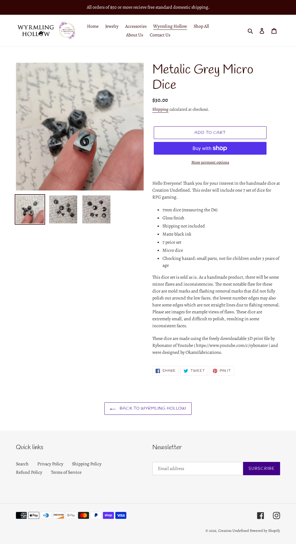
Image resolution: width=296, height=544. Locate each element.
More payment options (210, 162)
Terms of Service (66, 472)
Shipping (160, 109)
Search (22, 464)
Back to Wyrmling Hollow (152, 408)
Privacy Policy (50, 464)
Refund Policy (29, 472)
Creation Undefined (233, 530)
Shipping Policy (86, 464)
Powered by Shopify (265, 530)
